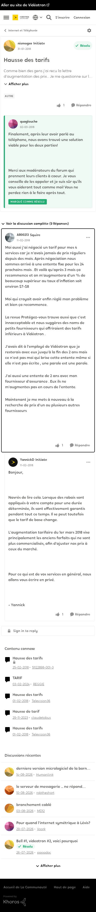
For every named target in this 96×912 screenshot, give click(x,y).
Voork (41, 829)
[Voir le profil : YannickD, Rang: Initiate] (13, 462)
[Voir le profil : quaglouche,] (13, 124)
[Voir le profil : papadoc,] (9, 844)
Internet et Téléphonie (23, 30)
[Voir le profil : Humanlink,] (9, 772)
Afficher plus (18, 84)
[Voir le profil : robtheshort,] (9, 790)
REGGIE (38, 684)
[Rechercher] (49, 17)
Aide (86, 887)
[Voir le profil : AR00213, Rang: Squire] (9, 237)
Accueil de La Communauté (25, 887)
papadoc (44, 852)
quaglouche (29, 121)
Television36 (41, 701)
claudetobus (41, 717)
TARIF (17, 678)
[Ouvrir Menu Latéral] (6, 17)
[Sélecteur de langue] (38, 17)
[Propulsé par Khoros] (48, 900)
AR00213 (23, 235)
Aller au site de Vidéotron (23, 5)
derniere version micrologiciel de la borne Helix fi (52, 768)
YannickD (27, 460)
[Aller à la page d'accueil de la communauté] (21, 17)
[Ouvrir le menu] (89, 30)
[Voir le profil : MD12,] (9, 808)
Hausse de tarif (26, 711)
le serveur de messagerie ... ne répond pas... (49, 786)
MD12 (41, 811)
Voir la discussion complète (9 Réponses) (37, 223)
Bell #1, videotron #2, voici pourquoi (47, 841)
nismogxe (25, 43)
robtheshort (45, 793)
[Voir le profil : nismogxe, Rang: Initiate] (9, 46)
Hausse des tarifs (28, 658)
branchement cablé (33, 804)
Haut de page (65, 887)
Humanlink (44, 774)
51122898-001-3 (43, 667)
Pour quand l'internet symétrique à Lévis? (53, 823)
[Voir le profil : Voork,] (9, 826)
